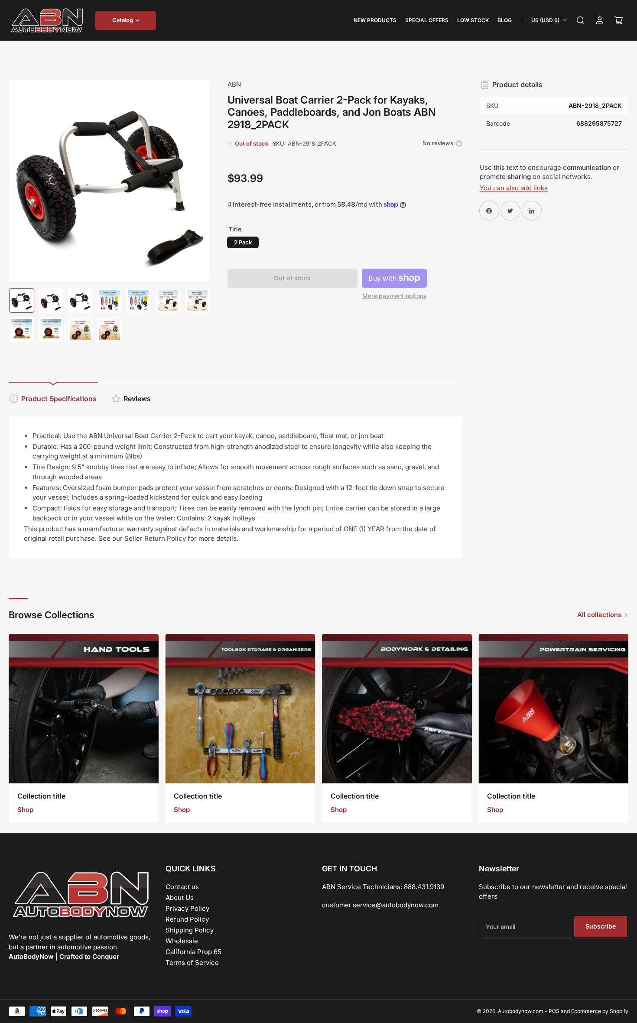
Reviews (137, 398)
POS (554, 1011)
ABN (234, 84)
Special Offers (426, 20)
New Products (375, 20)
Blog (504, 20)
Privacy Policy (187, 908)
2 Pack (243, 242)
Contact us (182, 887)
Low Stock (473, 20)
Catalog (122, 19)
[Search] (580, 20)
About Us (180, 897)
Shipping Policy (190, 930)
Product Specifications (59, 398)
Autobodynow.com (520, 1011)
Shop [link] (25, 809)
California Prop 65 (193, 952)
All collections (599, 615)
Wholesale (182, 941)
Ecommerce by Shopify (599, 1011)
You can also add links (514, 188)
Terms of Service (192, 962)
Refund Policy (187, 919)
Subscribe (600, 926)
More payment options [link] (394, 295)
